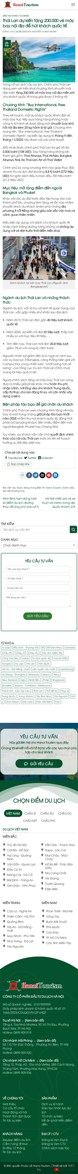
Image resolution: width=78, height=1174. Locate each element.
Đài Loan (27, 701)
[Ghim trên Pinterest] (49, 475)
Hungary (7, 663)
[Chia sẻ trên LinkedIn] (55, 475)
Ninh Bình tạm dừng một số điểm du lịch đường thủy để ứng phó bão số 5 (21, 502)
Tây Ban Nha (43, 696)
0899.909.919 (22, 1032)
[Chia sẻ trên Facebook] (29, 475)
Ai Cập (6, 647)
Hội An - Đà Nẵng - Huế (15, 669)
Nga (23, 679)
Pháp (46, 679)
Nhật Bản (34, 679)
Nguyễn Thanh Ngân (44, 31)
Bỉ (43, 647)
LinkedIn (47, 458)
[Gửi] (73, 529)
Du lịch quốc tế (41, 658)
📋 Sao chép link (18, 464)
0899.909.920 (22, 1052)
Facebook (15, 458)
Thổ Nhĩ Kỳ (52, 690)
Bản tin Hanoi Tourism (16, 15)
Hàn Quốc (44, 663)
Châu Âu (33, 652)
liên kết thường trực (14, 490)
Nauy (56, 674)
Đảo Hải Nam (44, 701)
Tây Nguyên (61, 696)
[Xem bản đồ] (34, 1020)
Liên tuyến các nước (44, 669)
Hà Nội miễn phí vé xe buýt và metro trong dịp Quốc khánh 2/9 (58, 502)
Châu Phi (7, 652)
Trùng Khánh (26, 696)
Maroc (46, 674)
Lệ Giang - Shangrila (13, 674)
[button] (73, 4)
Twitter (31, 458)
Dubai (25, 658)
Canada (69, 647)
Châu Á (20, 652)
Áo (72, 696)
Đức (57, 701)
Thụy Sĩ (65, 690)
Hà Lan (31, 663)
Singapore (58, 679)
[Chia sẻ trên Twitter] (36, 475)
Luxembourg (66, 669)
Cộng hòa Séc (10, 658)
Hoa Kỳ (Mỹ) (60, 658)
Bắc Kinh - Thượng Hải (25, 647)
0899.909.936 (22, 1072)
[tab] (13, 813)
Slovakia (6, 685)
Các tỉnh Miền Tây (52, 652)
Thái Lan (38, 690)
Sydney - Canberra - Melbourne (33, 685)
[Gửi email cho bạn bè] (42, 475)
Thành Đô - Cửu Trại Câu (16, 690)
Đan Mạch (13, 701)
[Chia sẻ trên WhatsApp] (23, 475)
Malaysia (34, 674)
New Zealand (9, 679)
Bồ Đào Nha (54, 647)
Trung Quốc (8, 696)
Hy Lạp (19, 663)
